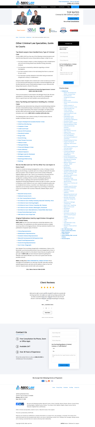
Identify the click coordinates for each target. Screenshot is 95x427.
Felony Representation (24, 231)
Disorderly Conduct (23, 133)
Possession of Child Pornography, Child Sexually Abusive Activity (70, 180)
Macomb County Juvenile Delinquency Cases (30, 238)
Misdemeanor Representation (26, 233)
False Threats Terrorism (25, 140)
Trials (65, 221)
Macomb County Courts (24, 193)
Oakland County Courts (24, 196)
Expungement (67, 129)
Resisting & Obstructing (25, 158)
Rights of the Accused (69, 206)
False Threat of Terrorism (70, 130)
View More (47, 312)
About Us (25, 6)
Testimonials (53, 6)
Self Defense (67, 208)
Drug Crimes (21, 135)
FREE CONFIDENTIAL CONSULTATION (37, 260)
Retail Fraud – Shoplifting (70, 205)
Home (19, 6)
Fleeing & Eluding (23, 145)
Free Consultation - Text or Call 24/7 (69, 1)
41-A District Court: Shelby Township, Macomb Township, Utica (36, 200)
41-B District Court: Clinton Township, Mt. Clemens (32, 205)
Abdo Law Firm (28, 423)
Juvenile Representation (69, 156)
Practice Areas (22, 37)
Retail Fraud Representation (26, 240)
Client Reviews (47, 282)
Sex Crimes (66, 211)
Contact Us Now (73, 18)
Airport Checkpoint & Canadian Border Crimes (31, 121)
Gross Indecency (22, 149)
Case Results (61, 6)
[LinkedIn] (20, 404)
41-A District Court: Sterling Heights (28, 203)
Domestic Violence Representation (28, 236)
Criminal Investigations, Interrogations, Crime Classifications (69, 153)
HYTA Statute (67, 224)
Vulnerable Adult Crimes (69, 222)
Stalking (20, 161)
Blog (68, 6)
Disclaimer (66, 387)
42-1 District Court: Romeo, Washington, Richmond (32, 207)
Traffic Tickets (65, 233)
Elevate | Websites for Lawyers (70, 423)
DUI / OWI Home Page (67, 229)
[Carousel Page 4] (51, 308)
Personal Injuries (66, 238)
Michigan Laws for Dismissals (26, 154)
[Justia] (22, 404)
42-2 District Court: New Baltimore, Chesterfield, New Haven (35, 210)
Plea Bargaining (67, 176)
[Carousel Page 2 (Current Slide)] (46, 308)
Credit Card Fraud (23, 128)
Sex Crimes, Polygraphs (24, 245)
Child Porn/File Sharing (24, 124)
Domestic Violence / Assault (70, 122)
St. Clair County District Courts (27, 198)
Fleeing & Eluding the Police (70, 140)
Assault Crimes (67, 100)
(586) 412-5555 (73, 3)
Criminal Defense (34, 6)
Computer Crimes (23, 126)
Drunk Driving (44, 6)
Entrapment (67, 165)
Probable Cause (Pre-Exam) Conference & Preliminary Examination (70, 188)
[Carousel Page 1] (43, 308)
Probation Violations (24, 156)
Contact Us (75, 6)
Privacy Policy (59, 387)
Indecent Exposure (23, 152)
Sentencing (66, 210)
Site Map (71, 387)
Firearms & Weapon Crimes (25, 147)
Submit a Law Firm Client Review (47, 317)
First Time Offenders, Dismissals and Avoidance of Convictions (70, 137)
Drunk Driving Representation (26, 242)
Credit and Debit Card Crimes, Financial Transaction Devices (69, 110)
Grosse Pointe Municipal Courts (27, 212)
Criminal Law (28, 37)
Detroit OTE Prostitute (24, 131)
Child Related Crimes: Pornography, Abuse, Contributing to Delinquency (70, 118)
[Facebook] (17, 404)
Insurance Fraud (67, 149)
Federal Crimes (22, 142)
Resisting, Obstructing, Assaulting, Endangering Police (69, 199)
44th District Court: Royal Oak (26, 214)
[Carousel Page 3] (49, 308)
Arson (65, 99)
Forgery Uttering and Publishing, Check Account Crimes (70, 143)
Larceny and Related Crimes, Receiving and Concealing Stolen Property (70, 159)
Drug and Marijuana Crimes (70, 124)
